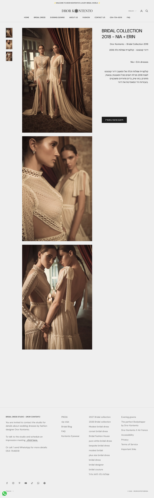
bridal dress (95, 459)
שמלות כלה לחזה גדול (99, 474)
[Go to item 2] (9, 44)
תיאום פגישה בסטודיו (114, 119)
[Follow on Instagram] (13, 483)
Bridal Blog (66, 426)
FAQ (128, 17)
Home (26, 17)
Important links (128, 449)
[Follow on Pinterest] (19, 483)
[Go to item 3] (9, 56)
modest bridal (96, 450)
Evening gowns (57, 17)
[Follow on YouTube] (26, 483)
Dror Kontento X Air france (134, 430)
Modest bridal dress (99, 426)
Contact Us (100, 17)
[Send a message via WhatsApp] (4, 493)
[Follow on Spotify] (44, 483)
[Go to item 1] (9, 33)
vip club (65, 421)
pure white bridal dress (100, 440)
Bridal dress (39, 17)
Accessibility (127, 434)
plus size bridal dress (99, 455)
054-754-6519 (116, 17)
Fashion (86, 17)
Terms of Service (129, 444)
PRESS (64, 417)
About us (73, 17)
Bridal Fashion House (99, 436)
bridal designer (96, 464)
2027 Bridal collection (100, 417)
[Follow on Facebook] (7, 483)
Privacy (124, 439)
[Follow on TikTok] (32, 483)
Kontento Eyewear (70, 436)
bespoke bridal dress (99, 445)
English (131, 11)
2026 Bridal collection (100, 421)
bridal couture (96, 469)
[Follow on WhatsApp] (38, 483)
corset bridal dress (98, 431)
